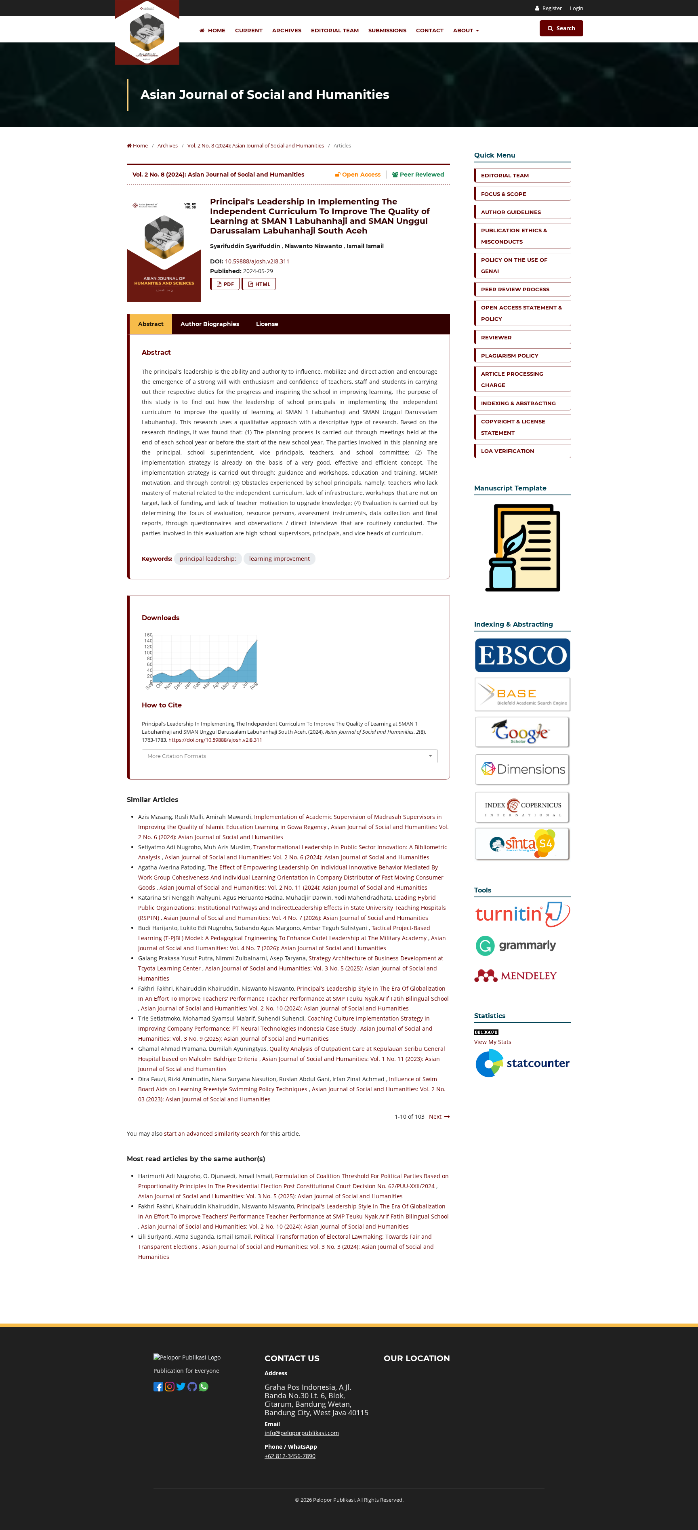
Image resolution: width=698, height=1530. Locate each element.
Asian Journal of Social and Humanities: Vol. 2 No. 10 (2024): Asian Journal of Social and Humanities (275, 1008)
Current (249, 30)
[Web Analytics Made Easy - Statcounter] (486, 1031)
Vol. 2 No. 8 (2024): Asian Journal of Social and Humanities (255, 145)
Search (565, 28)
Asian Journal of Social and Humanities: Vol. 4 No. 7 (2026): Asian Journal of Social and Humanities (296, 918)
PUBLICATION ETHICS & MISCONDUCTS (514, 236)
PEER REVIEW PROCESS (515, 289)
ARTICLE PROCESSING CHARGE (512, 379)
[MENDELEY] (515, 945)
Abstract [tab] (151, 324)
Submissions (387, 30)
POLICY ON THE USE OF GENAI (514, 265)
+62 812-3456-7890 (290, 1456)
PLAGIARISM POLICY (509, 355)
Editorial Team (335, 30)
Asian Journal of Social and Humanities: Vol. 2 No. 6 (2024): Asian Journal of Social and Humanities (297, 857)
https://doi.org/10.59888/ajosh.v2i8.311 (215, 739)
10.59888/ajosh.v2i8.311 (257, 261)
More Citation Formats (176, 756)
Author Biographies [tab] (210, 324)
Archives (286, 30)
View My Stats (492, 1042)
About (464, 30)
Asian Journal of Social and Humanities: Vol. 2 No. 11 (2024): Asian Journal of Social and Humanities (293, 887)
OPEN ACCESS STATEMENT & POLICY (521, 313)
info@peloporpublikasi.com (302, 1433)
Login (576, 8)
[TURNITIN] (522, 914)
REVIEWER (496, 337)
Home (215, 30)
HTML (262, 284)
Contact (430, 30)
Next (435, 1116)
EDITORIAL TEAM (505, 175)
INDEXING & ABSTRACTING (518, 403)
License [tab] (267, 324)
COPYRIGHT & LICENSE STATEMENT (513, 427)
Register (551, 8)
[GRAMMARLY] (515, 975)
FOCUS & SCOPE (503, 194)
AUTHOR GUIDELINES (511, 212)
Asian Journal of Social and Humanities (265, 94)
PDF (228, 284)
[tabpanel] (290, 457)
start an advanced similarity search (211, 1133)
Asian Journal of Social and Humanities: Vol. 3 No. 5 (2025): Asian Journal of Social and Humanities (270, 1196)
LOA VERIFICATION (507, 451)
